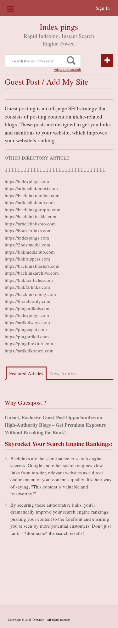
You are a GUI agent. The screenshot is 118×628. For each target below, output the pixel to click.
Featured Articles (26, 373)
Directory (38, 619)
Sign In (103, 8)
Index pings (59, 26)
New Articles (63, 373)
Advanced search (67, 69)
